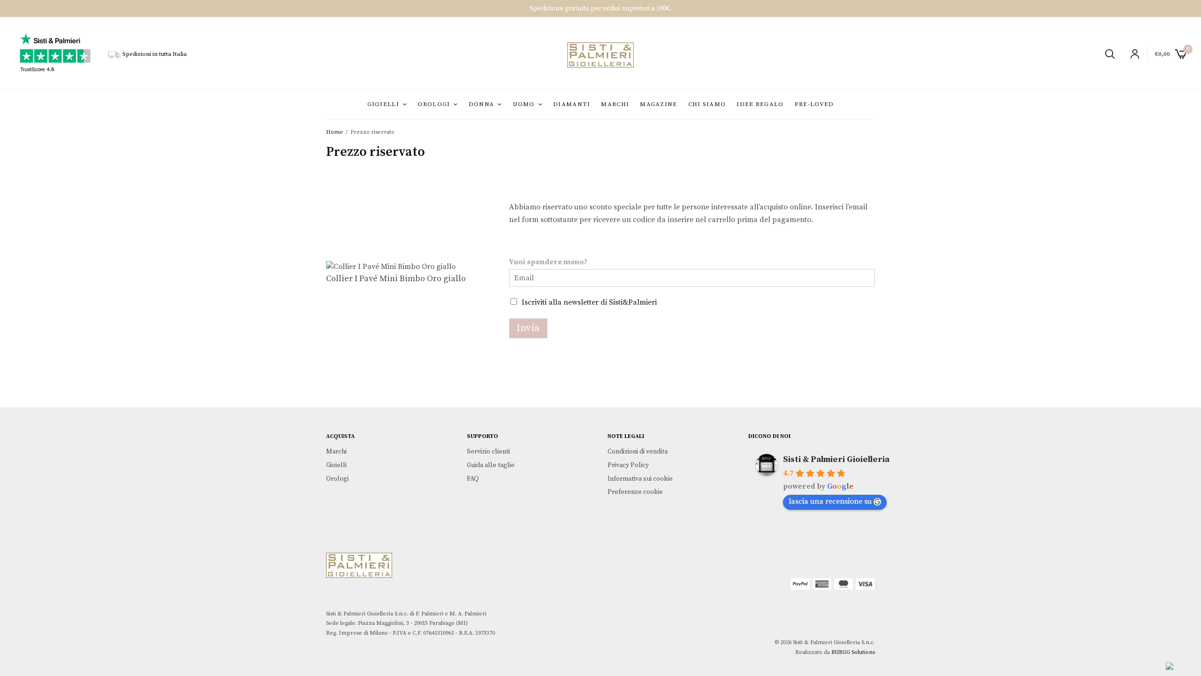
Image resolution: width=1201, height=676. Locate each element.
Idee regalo (760, 104)
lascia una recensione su (830, 501)
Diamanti (571, 104)
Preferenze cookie (635, 492)
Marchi (615, 104)
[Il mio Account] (1131, 54)
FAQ (473, 479)
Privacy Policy (628, 465)
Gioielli (383, 104)
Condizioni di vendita (638, 451)
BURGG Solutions (853, 652)
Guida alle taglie (491, 465)
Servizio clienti (488, 451)
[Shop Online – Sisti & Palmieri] (600, 55)
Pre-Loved (814, 104)
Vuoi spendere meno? (548, 262)
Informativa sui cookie (640, 479)
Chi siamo (707, 104)
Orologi (434, 104)
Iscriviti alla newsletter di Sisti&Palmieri (589, 302)
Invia (528, 328)
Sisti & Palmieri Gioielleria (836, 459)
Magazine (658, 104)
